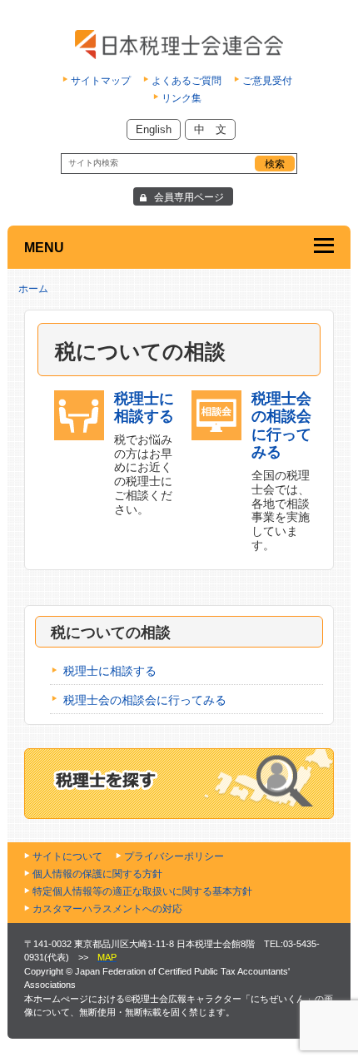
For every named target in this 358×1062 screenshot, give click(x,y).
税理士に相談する (110, 670)
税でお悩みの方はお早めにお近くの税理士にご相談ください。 (144, 453)
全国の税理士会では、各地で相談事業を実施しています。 (281, 471)
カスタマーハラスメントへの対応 (107, 909)
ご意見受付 (267, 81)
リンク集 (181, 98)
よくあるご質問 (186, 81)
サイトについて (67, 856)
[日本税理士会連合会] (179, 44)
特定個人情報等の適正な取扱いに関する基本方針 (142, 891)
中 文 (210, 129)
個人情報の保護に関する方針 (97, 874)
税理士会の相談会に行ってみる (144, 700)
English (154, 129)
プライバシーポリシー (174, 856)
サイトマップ (101, 81)
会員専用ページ (189, 197)
